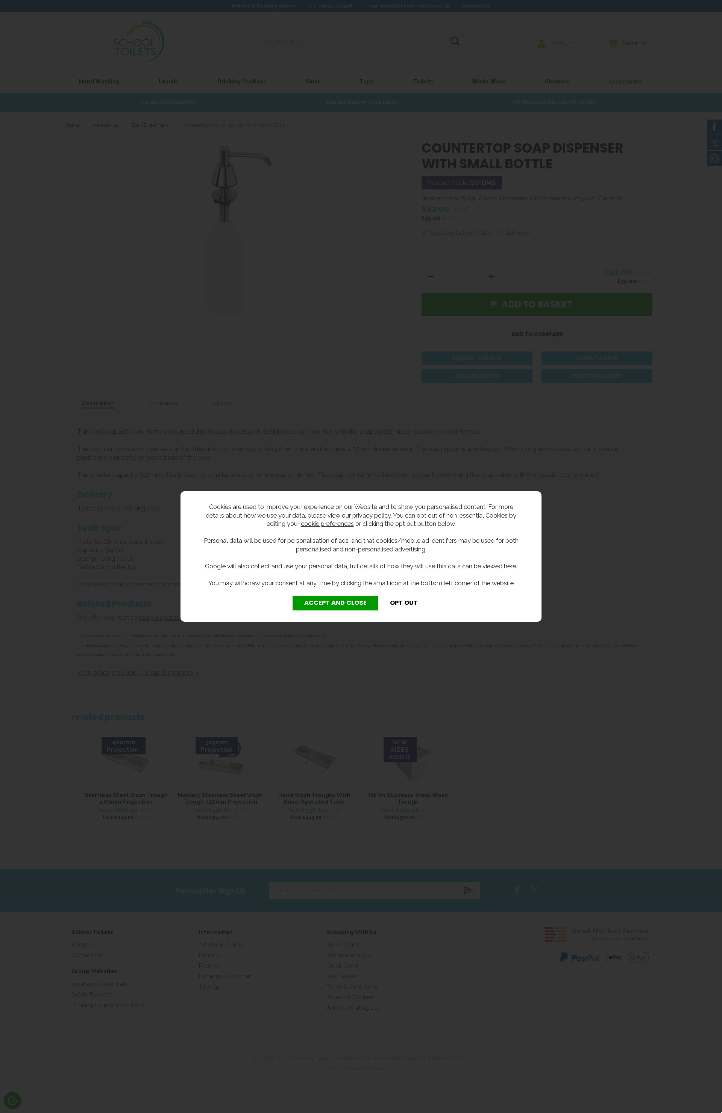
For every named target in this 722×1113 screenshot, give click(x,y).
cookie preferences (327, 523)
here (510, 566)
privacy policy (371, 515)
